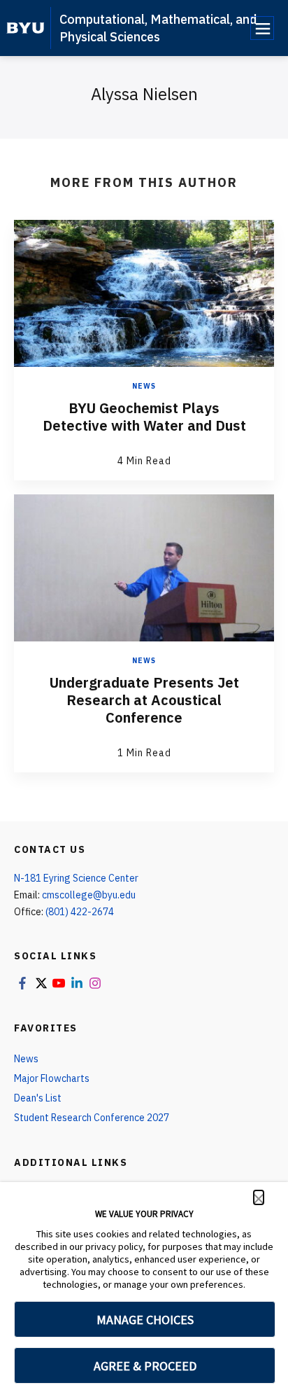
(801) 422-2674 (79, 911)
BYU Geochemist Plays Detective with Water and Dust (144, 416)
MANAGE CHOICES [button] (145, 1320)
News (143, 386)
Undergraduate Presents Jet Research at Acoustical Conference (144, 700)
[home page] (25, 28)
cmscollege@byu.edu (89, 895)
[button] (259, 1197)
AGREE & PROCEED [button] (145, 1366)
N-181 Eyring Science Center (76, 878)
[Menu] (262, 28)
